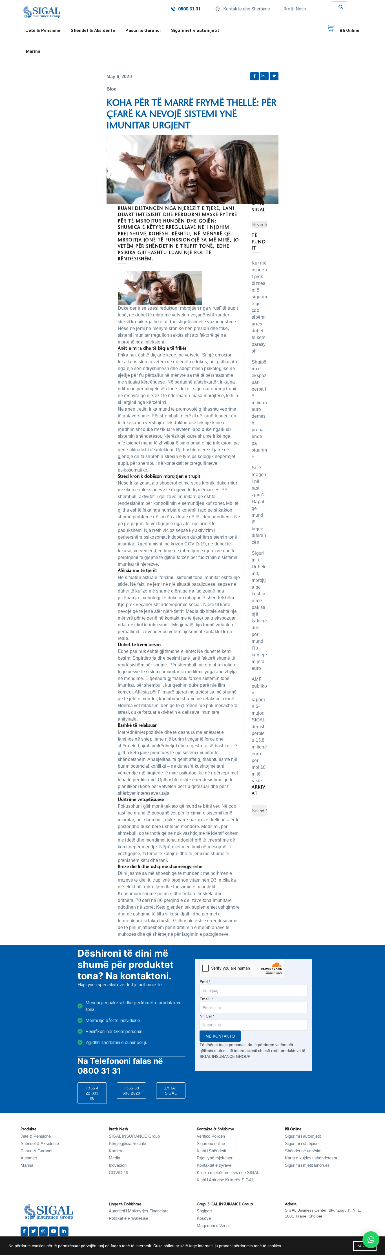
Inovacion (118, 1165)
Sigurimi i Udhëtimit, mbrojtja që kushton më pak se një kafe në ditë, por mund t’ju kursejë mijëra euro (259, 611)
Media (114, 1157)
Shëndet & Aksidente (40, 1143)
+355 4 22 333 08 (92, 1093)
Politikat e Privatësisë (128, 1218)
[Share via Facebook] (254, 76)
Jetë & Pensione (36, 1136)
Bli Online (349, 30)
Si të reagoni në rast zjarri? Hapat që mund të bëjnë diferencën (259, 505)
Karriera (116, 1150)
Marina (33, 51)
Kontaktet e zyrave (214, 1165)
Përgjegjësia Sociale (127, 1143)
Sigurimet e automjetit (195, 30)
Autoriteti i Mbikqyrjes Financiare (139, 1210)
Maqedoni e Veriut (213, 1225)
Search (259, 224)
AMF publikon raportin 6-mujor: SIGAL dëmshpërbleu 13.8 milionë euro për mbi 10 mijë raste (259, 730)
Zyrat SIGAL (171, 1090)
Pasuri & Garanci (143, 30)
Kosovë (204, 1218)
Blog (112, 89)
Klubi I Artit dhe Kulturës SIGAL (225, 1179)
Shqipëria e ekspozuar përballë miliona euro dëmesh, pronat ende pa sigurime (259, 409)
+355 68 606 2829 (131, 1090)
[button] (370, 1239)
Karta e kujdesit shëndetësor (311, 1157)
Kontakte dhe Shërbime (246, 9)
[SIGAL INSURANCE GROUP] (42, 12)
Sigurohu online (211, 1143)
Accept (365, 1246)
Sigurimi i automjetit (303, 1136)
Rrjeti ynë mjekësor (215, 1157)
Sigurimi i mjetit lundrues (307, 1165)
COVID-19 (118, 1172)
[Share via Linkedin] (264, 76)
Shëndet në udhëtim (303, 1150)
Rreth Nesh (295, 9)
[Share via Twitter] (274, 76)
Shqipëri (204, 1210)
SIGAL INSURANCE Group (134, 1136)
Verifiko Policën (211, 1136)
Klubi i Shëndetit (211, 1150)
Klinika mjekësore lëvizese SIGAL (228, 1172)
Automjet (29, 1157)
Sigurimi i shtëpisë (301, 1143)
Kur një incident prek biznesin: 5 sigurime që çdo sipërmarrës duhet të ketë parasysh (259, 307)
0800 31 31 (189, 9)
